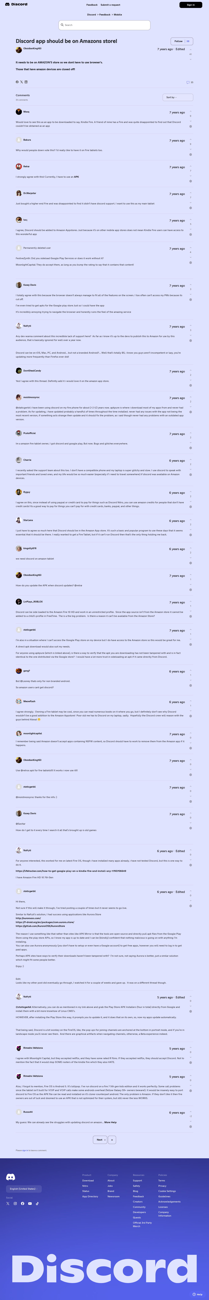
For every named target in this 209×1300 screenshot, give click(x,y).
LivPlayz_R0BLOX (33, 602)
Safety (136, 1186)
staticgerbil (29, 630)
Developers (139, 1212)
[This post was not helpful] (190, 59)
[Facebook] (17, 82)
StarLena (28, 520)
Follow (179, 41)
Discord (91, 14)
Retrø (26, 166)
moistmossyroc (31, 397)
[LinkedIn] (26, 82)
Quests (137, 1217)
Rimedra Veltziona (33, 1048)
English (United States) (23, 1189)
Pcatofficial (29, 433)
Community (139, 1207)
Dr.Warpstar (29, 193)
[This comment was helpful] (190, 111)
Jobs (110, 1186)
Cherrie (27, 460)
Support (137, 1180)
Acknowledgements (169, 1201)
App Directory (90, 1196)
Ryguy (26, 492)
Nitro (85, 1186)
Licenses (163, 1207)
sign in (25, 1151)
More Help (110, 1122)
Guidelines (164, 1196)
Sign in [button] (191, 5)
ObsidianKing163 (32, 48)
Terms (161, 1180)
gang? (26, 671)
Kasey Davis (29, 285)
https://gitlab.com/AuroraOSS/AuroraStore (40, 926)
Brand (111, 1191)
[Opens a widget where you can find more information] (197, 1294)
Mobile (118, 14)
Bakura (27, 140)
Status (85, 1191)
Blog (135, 1191)
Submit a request (110, 5)
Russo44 (28, 1112)
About (111, 1180)
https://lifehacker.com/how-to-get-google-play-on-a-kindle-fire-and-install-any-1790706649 (71, 871)
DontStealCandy (32, 371)
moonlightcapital (32, 733)
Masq (26, 112)
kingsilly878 (29, 548)
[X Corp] (21, 82)
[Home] (16, 5)
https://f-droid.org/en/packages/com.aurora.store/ (45, 922)
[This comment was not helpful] (190, 121)
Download (88, 1180)
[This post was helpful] (190, 49)
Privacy (162, 1186)
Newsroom (113, 1196)
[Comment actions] (190, 126)
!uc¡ (25, 220)
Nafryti (27, 326)
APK (76, 177)
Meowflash (29, 701)
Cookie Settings (167, 1191)
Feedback (92, 5)
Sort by (170, 97)
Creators (137, 1201)
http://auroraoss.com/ (28, 918)
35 (191, 82)
